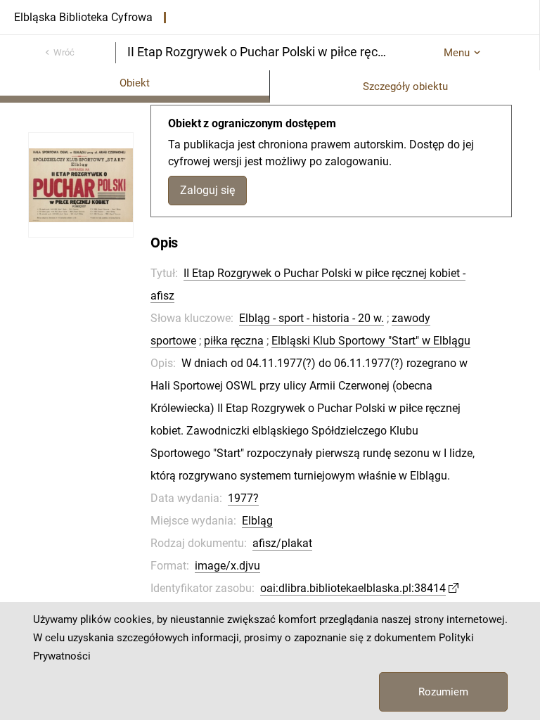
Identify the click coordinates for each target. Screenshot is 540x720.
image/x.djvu (227, 565)
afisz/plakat (282, 543)
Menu (457, 52)
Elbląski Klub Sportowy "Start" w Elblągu (370, 340)
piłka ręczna (234, 340)
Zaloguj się (207, 190)
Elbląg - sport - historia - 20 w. (311, 318)
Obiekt (135, 83)
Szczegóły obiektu (405, 86)
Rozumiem (443, 692)
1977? (243, 498)
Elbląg (257, 520)
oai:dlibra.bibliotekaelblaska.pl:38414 (353, 588)
